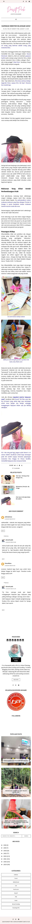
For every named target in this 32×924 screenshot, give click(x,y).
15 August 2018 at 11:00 (11, 588)
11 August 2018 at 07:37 (10, 519)
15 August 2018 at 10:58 (11, 542)
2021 (5, 859)
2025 (5, 848)
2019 (5, 864)
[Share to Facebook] (17, 465)
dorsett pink (9, 540)
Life (6, 29)
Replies (6, 536)
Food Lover (16, 889)
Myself (16, 893)
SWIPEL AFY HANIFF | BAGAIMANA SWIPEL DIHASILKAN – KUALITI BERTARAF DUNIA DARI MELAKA (16, 822)
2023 (5, 853)
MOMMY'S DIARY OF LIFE (24, 921)
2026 (5, 845)
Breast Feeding (16, 904)
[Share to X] (15, 465)
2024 (5, 851)
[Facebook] (23, 1)
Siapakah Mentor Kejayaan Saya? (16, 26)
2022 (5, 856)
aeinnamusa (8, 517)
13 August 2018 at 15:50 (10, 565)
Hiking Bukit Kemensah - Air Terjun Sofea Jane (16, 791)
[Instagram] (26, 1)
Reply (3, 530)
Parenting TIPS (16, 907)
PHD (8, 29)
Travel (16, 878)
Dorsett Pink (9, 921)
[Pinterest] (29, 1)
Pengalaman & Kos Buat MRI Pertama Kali (16, 760)
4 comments (17, 468)
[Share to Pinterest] (19, 465)
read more (16, 679)
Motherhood (16, 882)
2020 (5, 862)
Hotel (16, 900)
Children (16, 874)
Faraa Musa (8, 563)
